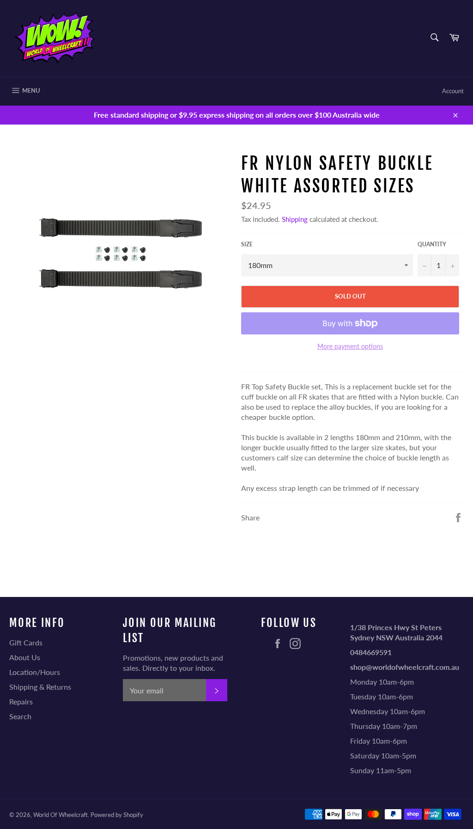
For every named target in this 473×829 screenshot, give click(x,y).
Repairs (21, 701)
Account (453, 91)
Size (247, 244)
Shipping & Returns (40, 686)
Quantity (432, 244)
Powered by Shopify (117, 814)
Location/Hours (34, 672)
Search (20, 716)
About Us (24, 657)
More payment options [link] (350, 346)
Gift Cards (25, 642)
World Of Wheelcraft (60, 814)
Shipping (295, 219)
